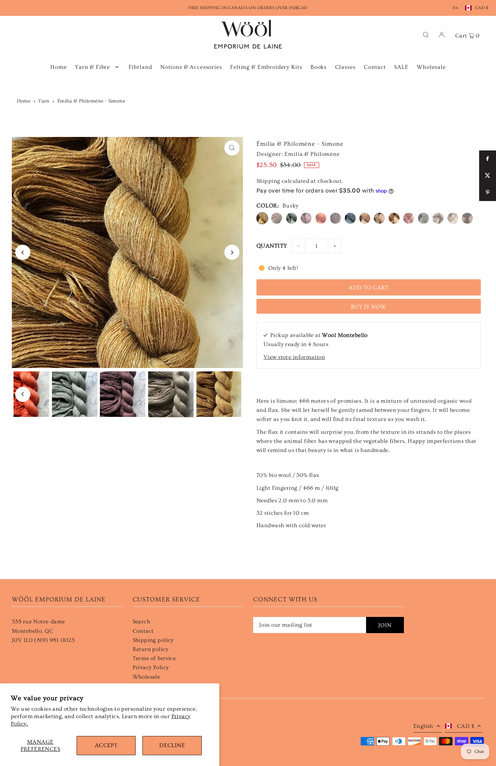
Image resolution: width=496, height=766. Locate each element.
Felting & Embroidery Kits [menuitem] (266, 67)
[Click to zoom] (232, 147)
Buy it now (368, 307)
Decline (172, 745)
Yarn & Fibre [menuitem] (92, 67)
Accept (106, 745)
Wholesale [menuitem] (431, 67)
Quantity (271, 246)
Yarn (44, 101)
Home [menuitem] (58, 67)
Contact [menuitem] (375, 67)
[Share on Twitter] (487, 175)
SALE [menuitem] (401, 67)
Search (141, 621)
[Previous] (22, 252)
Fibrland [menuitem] (140, 67)
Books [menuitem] (318, 67)
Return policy (151, 649)
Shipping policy (153, 640)
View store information (294, 357)
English (423, 726)
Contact (143, 631)
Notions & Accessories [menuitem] (191, 67)
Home (24, 101)
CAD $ (481, 7)
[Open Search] (426, 34)
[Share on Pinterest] (487, 192)
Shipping (268, 181)
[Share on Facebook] (487, 158)
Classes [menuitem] (345, 67)
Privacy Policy (151, 667)
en (455, 7)
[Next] (232, 252)
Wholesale (146, 677)
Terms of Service (154, 658)
